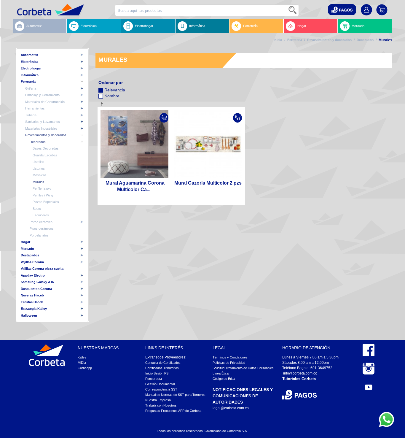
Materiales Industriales (41, 128)
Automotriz (34, 26)
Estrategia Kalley (34, 308)
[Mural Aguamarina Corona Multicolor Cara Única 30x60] (134, 144)
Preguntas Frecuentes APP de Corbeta (173, 410)
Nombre (111, 95)
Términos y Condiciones (230, 357)
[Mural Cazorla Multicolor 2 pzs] (208, 144)
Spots (37, 208)
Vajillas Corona (32, 262)
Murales (38, 182)
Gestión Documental (160, 384)
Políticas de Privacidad (229, 362)
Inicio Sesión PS (156, 373)
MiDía (82, 362)
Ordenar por (110, 82)
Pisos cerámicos (42, 228)
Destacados (30, 255)
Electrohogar (144, 26)
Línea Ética (221, 373)
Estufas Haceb (32, 302)
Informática (197, 26)
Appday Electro (33, 275)
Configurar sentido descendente (102, 103)
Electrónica (89, 26)
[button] (342, 9)
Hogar (301, 26)
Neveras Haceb (32, 295)
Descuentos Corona (36, 289)
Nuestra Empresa (158, 400)
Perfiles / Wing (43, 195)
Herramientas (35, 108)
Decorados (365, 40)
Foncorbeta (153, 378)
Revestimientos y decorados (329, 40)
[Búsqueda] (293, 10)
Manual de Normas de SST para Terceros (175, 394)
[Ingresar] (164, 118)
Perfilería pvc (42, 188)
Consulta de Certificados (163, 362)
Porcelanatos (39, 235)
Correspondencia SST (161, 389)
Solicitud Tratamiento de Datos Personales (243, 368)
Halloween (29, 315)
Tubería (30, 115)
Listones (39, 168)
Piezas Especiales (46, 202)
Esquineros (41, 215)
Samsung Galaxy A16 (37, 282)
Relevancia (114, 90)
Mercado (358, 26)
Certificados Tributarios (162, 368)
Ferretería (250, 26)
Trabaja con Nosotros (161, 405)
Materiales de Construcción (45, 102)
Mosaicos (40, 175)
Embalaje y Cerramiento (42, 95)
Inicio (278, 40)
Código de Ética (224, 378)
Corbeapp (85, 368)
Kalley (82, 357)
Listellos (38, 162)
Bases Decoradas (46, 148)
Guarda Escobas (45, 155)
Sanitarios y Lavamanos (42, 121)
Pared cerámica (41, 222)
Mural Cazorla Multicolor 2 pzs (208, 182)
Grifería (30, 88)
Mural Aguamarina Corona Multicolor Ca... (135, 186)
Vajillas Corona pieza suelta (42, 268)
